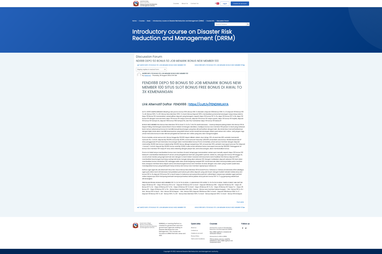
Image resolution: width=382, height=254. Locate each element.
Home (134, 21)
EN (218, 3)
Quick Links (195, 224)
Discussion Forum (223, 21)
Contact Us (194, 3)
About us (193, 228)
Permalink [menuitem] (240, 202)
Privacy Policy (195, 236)
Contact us (194, 230)
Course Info (210, 21)
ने (215, 3)
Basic (149, 21)
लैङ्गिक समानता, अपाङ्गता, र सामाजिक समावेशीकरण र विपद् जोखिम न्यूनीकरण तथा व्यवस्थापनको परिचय (221, 240)
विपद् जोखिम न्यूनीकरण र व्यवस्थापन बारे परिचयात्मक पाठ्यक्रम (220, 232)
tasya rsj (147, 75)
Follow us (245, 224)
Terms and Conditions (198, 239)
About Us (185, 3)
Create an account (240, 4)
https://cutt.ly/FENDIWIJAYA (209, 104)
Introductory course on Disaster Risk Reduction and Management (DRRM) (178, 21)
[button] (213, 24)
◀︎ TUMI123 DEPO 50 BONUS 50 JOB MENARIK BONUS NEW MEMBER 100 (161, 65)
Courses (176, 3)
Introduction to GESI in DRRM (218, 236)
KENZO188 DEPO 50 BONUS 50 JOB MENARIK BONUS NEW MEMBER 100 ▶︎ (220, 65)
